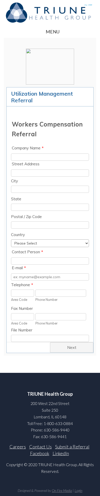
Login (78, 490)
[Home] (50, 12)
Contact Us (40, 446)
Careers (17, 446)
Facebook (39, 453)
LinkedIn (61, 453)
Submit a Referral (72, 446)
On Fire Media (62, 490)
